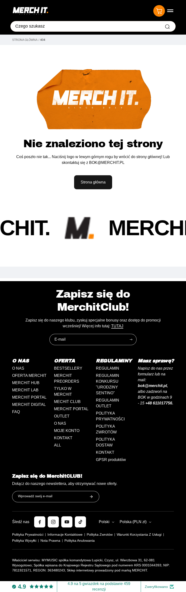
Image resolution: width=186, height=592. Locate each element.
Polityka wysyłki (24, 540)
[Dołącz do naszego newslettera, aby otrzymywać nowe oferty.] (91, 496)
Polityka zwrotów (100, 534)
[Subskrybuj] (131, 339)
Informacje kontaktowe (65, 534)
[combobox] (93, 26)
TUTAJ (117, 326)
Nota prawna (50, 540)
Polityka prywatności (27, 534)
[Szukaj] (167, 26)
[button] (170, 11)
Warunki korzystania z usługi (139, 534)
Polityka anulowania (79, 540)
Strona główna (25, 40)
